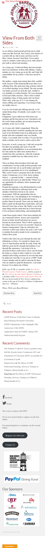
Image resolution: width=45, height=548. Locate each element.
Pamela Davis (9, 363)
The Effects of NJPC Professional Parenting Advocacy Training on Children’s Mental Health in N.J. (21, 366)
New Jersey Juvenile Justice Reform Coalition (22, 274)
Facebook (8, 397)
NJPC (12, 47)
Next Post (37, 293)
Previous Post (9, 293)
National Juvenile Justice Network (28, 276)
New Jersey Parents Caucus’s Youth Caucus (20, 270)
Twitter (9, 403)
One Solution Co (10, 348)
